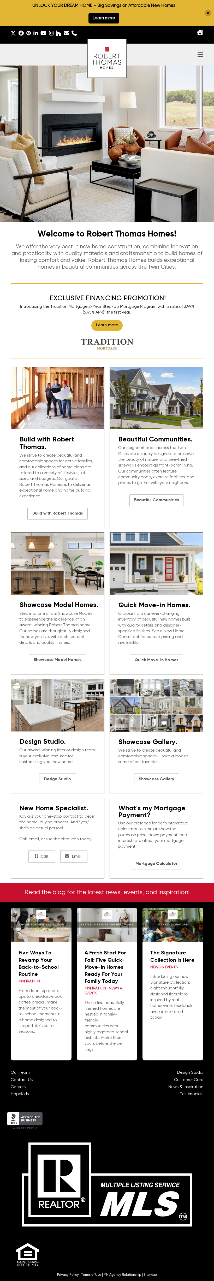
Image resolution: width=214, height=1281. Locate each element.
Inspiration (29, 981)
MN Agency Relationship (122, 1275)
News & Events (164, 967)
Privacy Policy (68, 1275)
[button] (200, 54)
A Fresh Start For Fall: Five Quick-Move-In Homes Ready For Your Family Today (105, 967)
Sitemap (150, 1275)
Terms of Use (91, 1275)
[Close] (208, 13)
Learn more (104, 18)
